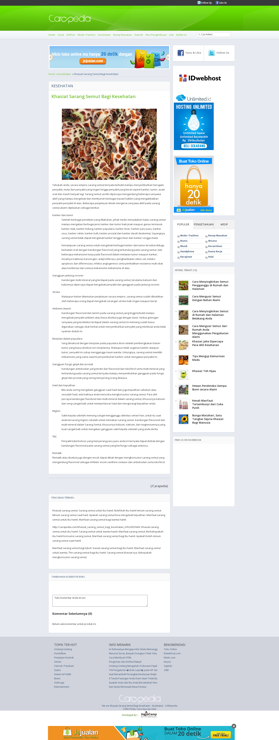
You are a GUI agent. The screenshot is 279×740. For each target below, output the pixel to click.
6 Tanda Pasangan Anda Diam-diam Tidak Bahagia (136, 678)
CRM (166, 670)
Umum (57, 661)
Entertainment (61, 686)
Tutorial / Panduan (64, 666)
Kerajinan (186, 256)
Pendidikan (60, 653)
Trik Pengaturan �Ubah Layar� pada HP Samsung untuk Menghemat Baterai (150, 670)
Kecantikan (215, 246)
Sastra (57, 670)
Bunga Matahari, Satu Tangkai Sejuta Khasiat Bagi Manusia (208, 419)
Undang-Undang (63, 649)
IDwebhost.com (172, 653)
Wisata (212, 240)
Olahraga (59, 682)
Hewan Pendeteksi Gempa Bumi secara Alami (209, 387)
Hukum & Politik (62, 674)
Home (51, 34)
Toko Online (170, 649)
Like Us (223, 2)
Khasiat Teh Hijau (204, 371)
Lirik (171, 34)
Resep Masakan (122, 34)
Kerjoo (167, 661)
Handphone (187, 251)
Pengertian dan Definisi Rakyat (125, 661)
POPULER (183, 224)
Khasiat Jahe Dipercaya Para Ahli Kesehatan (207, 343)
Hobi (211, 256)
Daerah (138, 34)
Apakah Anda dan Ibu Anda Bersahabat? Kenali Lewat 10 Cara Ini (143, 682)
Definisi (70, 34)
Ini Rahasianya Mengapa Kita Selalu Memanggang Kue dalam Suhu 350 (146, 649)
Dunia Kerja (215, 251)
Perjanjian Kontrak (64, 657)
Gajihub (168, 666)
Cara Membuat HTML (120, 657)
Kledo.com (169, 657)
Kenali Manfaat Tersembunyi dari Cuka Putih (207, 404)
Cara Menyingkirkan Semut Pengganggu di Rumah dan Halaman (210, 285)
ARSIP (224, 224)
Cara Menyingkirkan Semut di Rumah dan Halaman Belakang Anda (210, 314)
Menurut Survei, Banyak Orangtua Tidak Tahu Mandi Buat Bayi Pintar (145, 653)
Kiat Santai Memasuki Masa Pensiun (128, 686)
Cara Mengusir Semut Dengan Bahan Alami (206, 298)
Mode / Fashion (86, 34)
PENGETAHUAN (204, 224)
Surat (61, 34)
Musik (184, 246)
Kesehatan (104, 34)
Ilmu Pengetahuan (156, 34)
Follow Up (206, 2)
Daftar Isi (181, 34)
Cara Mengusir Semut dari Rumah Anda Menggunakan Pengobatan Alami (210, 331)
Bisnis (184, 240)
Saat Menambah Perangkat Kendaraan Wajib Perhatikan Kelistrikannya (146, 674)
